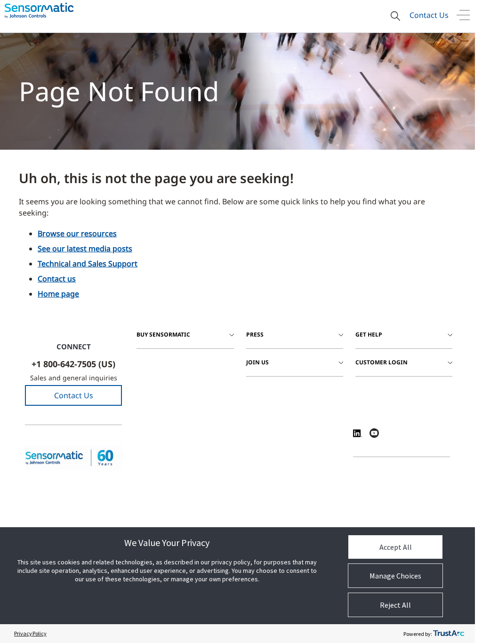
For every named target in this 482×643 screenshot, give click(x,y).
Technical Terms (246, 525)
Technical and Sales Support (87, 263)
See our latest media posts (85, 248)
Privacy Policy (30, 633)
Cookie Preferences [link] (300, 525)
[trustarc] (448, 633)
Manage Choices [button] (395, 575)
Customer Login (381, 362)
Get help (368, 334)
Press (255, 334)
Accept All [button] (395, 547)
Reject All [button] (395, 605)
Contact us (57, 278)
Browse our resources (77, 233)
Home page (58, 294)
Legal (157, 525)
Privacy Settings (196, 525)
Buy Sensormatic (163, 334)
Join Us (257, 362)
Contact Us (429, 15)
